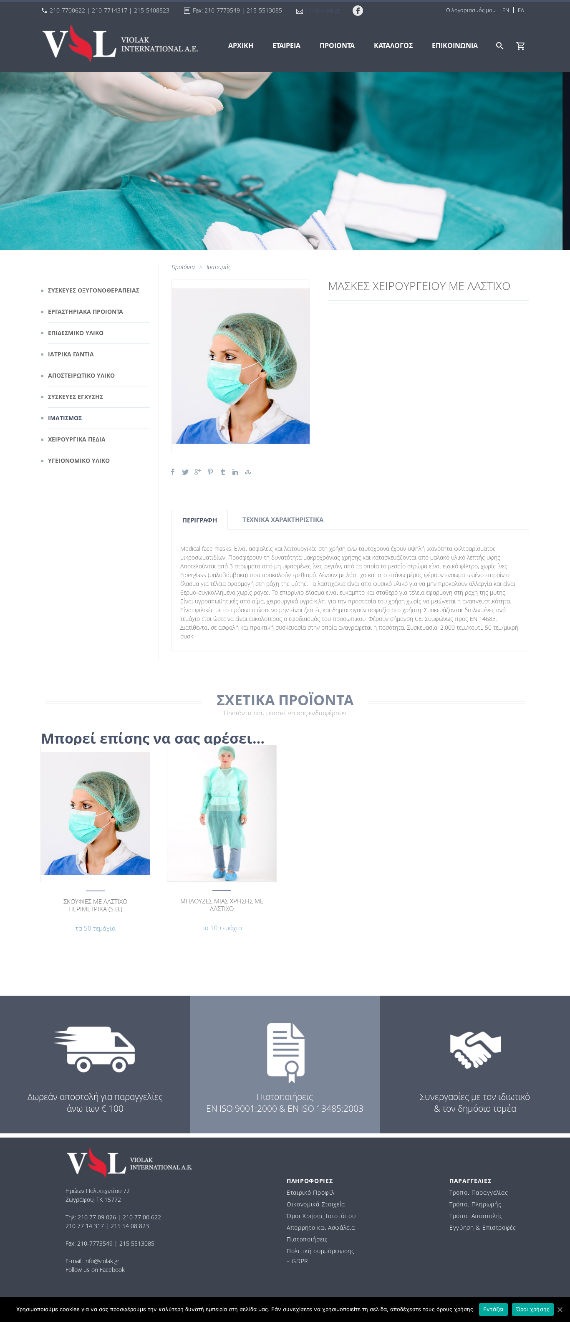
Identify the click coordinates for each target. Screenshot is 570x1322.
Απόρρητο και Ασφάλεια (321, 1227)
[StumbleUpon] (248, 472)
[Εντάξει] (559, 1309)
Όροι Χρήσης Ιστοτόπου (321, 1216)
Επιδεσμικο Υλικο (75, 333)
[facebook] (358, 11)
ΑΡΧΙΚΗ (240, 45)
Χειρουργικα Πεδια (77, 439)
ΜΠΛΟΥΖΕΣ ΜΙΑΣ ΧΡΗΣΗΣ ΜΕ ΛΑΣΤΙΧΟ (221, 905)
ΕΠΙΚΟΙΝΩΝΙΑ (455, 45)
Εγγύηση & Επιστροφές (482, 1227)
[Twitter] (185, 472)
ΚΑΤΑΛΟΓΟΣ (393, 45)
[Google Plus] (197, 472)
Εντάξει (493, 1309)
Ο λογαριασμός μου (471, 10)
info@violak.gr (322, 10)
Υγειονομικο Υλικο (79, 460)
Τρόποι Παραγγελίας (478, 1192)
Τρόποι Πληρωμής (475, 1204)
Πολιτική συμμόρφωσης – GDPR (321, 1256)
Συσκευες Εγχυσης (75, 397)
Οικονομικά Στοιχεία (316, 1204)
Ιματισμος (65, 418)
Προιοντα (337, 45)
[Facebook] (172, 472)
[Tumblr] (222, 472)
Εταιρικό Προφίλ (311, 1192)
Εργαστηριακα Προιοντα (85, 311)
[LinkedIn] (235, 472)
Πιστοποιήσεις (307, 1239)
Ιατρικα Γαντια (71, 354)
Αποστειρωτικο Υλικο (81, 375)
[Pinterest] (210, 472)
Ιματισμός (219, 267)
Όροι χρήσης (533, 1309)
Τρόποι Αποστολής (476, 1216)
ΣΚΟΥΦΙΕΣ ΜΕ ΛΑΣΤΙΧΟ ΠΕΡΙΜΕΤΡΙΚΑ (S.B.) (95, 905)
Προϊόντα (183, 267)
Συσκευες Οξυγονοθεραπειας (93, 290)
